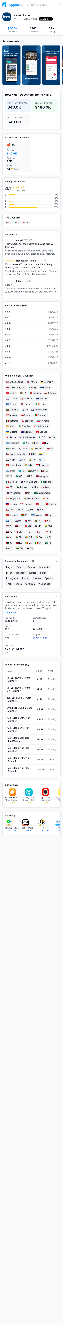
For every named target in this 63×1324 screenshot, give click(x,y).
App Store (47, 19)
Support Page (40, 637)
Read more (11, 612)
